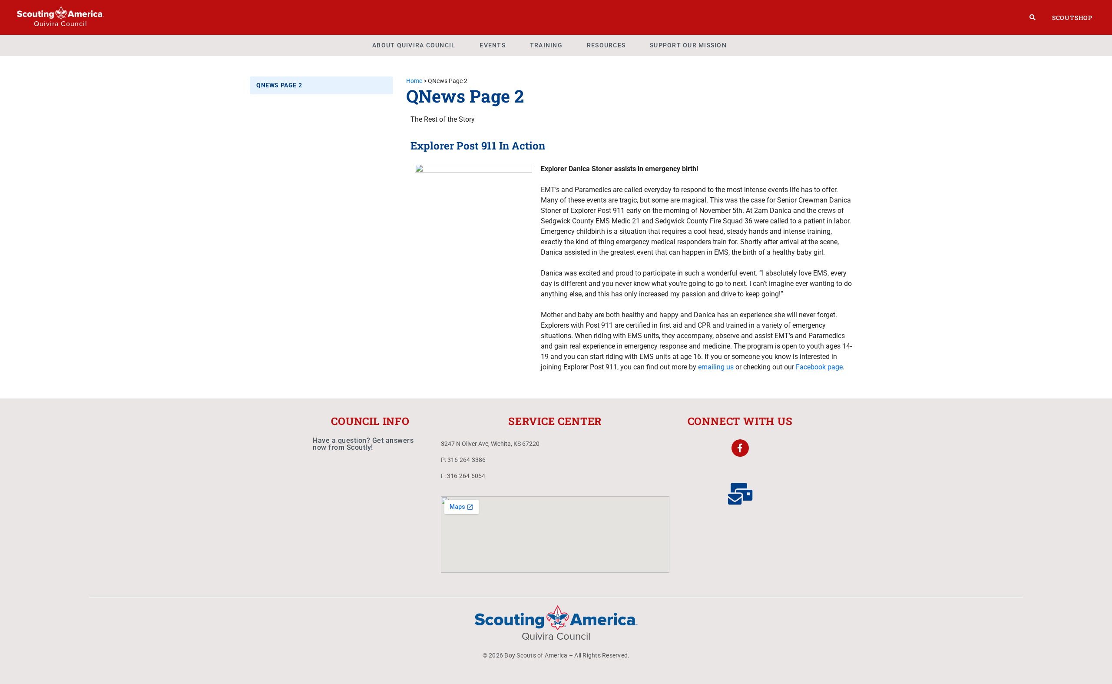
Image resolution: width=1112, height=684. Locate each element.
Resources (606, 45)
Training (546, 45)
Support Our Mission (688, 45)
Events (493, 45)
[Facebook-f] (740, 448)
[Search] (1033, 17)
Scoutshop (1072, 17)
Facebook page (819, 367)
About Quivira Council (413, 45)
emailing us (716, 367)
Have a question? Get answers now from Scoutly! (363, 444)
